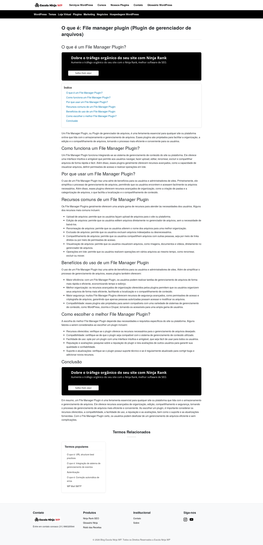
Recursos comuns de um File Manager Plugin (91, 106)
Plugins (77, 14)
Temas (52, 14)
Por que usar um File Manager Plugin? (87, 102)
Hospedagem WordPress (124, 14)
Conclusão (72, 120)
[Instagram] (185, 519)
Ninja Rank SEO (91, 518)
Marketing (89, 14)
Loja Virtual (64, 14)
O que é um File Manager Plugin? (84, 92)
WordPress (40, 14)
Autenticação (73, 472)
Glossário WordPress (159, 5)
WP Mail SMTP (74, 486)
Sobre (136, 522)
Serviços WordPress (81, 5)
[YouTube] (191, 519)
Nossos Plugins (120, 5)
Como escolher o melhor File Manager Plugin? (91, 116)
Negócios (102, 14)
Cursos (102, 5)
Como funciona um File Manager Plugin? (88, 97)
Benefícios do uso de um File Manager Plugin (90, 111)
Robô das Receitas (92, 527)
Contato (138, 5)
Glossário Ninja (90, 522)
